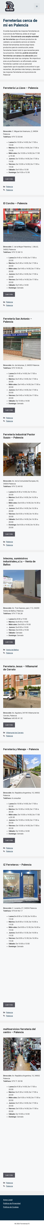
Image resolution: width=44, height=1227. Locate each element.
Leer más (9, 179)
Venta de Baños (12, 650)
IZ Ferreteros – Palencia (17, 864)
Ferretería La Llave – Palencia (20, 87)
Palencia (9, 187)
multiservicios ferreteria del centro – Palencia (19, 1031)
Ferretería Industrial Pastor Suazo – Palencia (19, 436)
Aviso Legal (7, 1200)
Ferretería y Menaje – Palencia (21, 749)
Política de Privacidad (12, 1203)
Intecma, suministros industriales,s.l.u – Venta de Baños (19, 561)
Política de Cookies (11, 1207)
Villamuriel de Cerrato (14, 733)
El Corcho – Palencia (15, 203)
